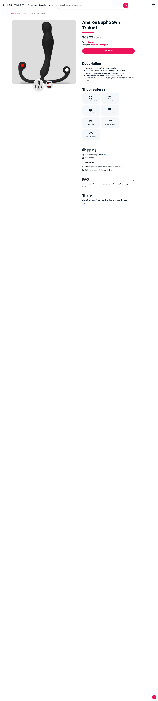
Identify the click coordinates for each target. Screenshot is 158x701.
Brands (42, 5)
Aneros (25, 13)
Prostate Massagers (99, 45)
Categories (32, 5)
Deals (51, 5)
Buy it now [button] (108, 51)
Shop (18, 13)
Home (12, 13)
